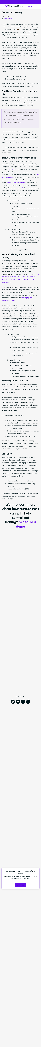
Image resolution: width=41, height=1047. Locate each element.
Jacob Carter (8, 19)
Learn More (20, 885)
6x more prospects (16, 188)
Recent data (13, 169)
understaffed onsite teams (16, 182)
